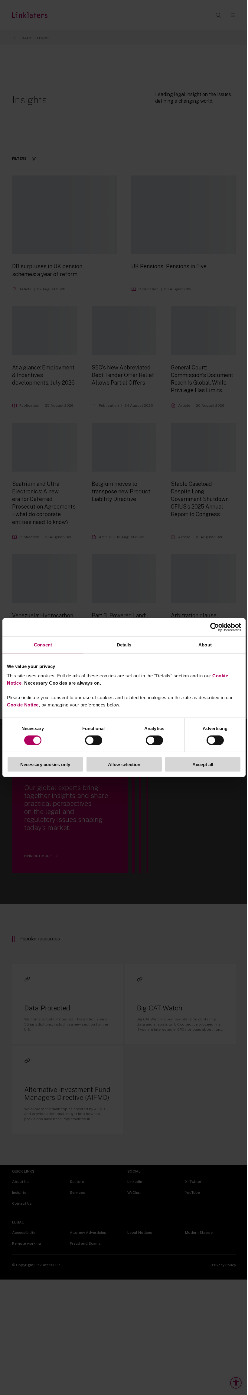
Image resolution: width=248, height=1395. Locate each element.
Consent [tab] (43, 644)
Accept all (202, 764)
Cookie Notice (23, 704)
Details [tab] (124, 644)
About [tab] (205, 644)
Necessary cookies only (45, 764)
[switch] (93, 740)
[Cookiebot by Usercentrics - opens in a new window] (214, 627)
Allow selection (124, 764)
